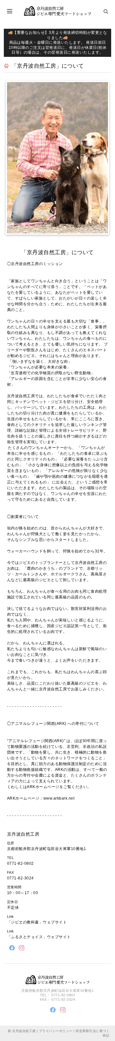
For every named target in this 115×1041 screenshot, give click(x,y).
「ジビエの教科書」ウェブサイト (37, 922)
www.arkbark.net (58, 798)
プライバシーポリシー (56, 1031)
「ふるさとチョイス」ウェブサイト (39, 937)
